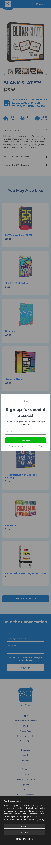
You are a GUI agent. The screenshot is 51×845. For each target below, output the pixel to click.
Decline (24, 832)
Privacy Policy (38, 819)
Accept (24, 826)
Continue (25, 440)
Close (25, 401)
